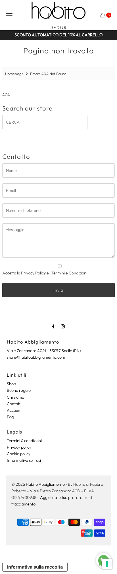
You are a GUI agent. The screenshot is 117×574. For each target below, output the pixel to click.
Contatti (14, 403)
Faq (10, 417)
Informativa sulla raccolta (35, 567)
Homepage (14, 73)
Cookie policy (18, 453)
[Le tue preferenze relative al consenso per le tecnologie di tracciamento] (107, 564)
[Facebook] (53, 326)
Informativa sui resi (24, 460)
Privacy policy (19, 447)
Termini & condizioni (24, 440)
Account (14, 410)
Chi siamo (15, 397)
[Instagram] (63, 326)
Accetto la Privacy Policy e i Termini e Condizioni (44, 273)
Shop (11, 383)
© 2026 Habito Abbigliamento (38, 484)
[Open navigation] (9, 15)
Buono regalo (19, 390)
